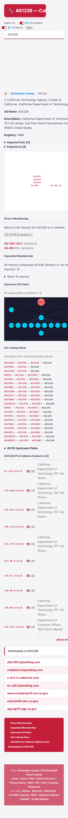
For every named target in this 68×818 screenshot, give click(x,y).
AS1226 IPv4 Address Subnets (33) (29, 741)
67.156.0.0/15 (13, 471)
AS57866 (9, 399)
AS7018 (37, 176)
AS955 (7, 375)
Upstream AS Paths (20, 732)
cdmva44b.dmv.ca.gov (22, 701)
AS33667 (33, 407)
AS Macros (15, 27)
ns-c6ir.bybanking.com (23, 685)
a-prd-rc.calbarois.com (23, 677)
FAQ (31, 778)
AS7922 (37, 182)
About (23, 778)
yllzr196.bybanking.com (23, 662)
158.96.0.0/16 (13, 607)
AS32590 (9, 362)
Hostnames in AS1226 (21, 746)
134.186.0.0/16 (14, 490)
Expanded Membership (23, 727)
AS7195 (22, 362)
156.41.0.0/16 (13, 575)
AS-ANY (34, 185)
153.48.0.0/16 (13, 561)
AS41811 (9, 395)
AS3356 (37, 179)
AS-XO (8, 248)
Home (15, 778)
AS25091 (9, 366)
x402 (44, 782)
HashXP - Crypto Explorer (35, 799)
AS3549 (8, 412)
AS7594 (8, 379)
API (37, 782)
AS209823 (9, 440)
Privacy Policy (18, 782)
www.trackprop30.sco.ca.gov (27, 693)
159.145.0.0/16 (14, 627)
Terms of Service (45, 778)
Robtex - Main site (32, 791)
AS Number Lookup (28, 770)
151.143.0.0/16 (14, 544)
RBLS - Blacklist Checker (45, 795)
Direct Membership (21, 723)
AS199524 (9, 403)
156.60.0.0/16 (13, 590)
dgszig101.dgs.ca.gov (22, 709)
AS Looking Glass (20, 737)
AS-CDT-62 (56, 185)
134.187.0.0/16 (14, 509)
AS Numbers (34, 22)
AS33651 (33, 375)
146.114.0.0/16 (14, 526)
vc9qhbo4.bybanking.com (25, 670)
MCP (30, 782)
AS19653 (9, 383)
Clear (29, 28)
